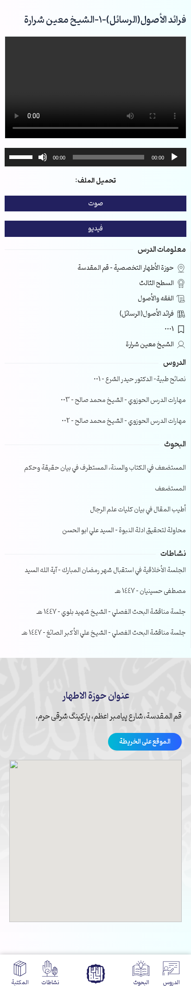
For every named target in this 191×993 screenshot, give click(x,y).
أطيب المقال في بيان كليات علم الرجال (138, 510)
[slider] (22, 156)
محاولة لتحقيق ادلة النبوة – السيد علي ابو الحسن (124, 530)
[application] (95, 157)
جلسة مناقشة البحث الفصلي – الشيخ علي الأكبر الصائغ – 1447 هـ (104, 633)
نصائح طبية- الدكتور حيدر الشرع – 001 (140, 379)
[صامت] (42, 157)
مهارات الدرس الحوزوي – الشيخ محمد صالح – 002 (124, 421)
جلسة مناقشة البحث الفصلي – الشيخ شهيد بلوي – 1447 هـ (111, 612)
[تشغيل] (174, 157)
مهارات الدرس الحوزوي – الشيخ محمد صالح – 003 (123, 400)
